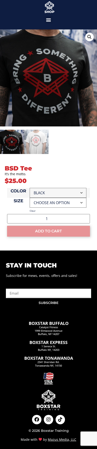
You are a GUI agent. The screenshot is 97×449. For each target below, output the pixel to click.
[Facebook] (36, 419)
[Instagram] (48, 419)
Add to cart (48, 231)
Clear (33, 210)
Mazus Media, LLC (62, 439)
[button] (49, 20)
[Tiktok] (60, 419)
